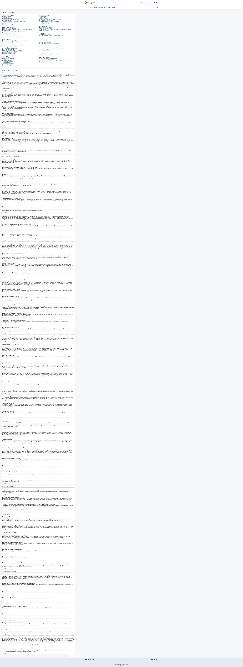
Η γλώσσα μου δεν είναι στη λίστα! (8, 32)
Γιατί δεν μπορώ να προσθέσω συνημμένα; (9, 48)
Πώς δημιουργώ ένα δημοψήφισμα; (8, 43)
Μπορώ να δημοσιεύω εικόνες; (7, 60)
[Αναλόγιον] (90, 2)
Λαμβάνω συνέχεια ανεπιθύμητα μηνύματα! (46, 28)
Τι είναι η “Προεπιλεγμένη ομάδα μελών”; (46, 22)
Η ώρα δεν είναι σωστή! (6, 30)
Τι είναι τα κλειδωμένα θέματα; (7, 64)
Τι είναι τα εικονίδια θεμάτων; (7, 65)
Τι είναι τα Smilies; (5, 59)
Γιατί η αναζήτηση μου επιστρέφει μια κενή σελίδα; (47, 41)
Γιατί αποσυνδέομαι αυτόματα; (7, 23)
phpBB (23, 193)
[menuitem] (155, 3)
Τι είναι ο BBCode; (5, 57)
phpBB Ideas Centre (16, 632)
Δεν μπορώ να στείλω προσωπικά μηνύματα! (46, 27)
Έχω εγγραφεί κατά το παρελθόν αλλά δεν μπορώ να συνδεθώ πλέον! (14, 21)
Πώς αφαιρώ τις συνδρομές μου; (44, 50)
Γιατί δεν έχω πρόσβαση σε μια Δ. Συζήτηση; (9, 47)
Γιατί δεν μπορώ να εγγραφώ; (7, 18)
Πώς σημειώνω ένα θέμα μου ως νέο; (8, 53)
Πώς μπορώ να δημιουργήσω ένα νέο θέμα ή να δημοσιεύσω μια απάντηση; (15, 40)
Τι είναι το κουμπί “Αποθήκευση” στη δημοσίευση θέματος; (12, 51)
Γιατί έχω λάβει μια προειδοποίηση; (8, 49)
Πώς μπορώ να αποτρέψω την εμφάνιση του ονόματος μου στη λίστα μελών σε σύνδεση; (17, 29)
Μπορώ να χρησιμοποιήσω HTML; (8, 58)
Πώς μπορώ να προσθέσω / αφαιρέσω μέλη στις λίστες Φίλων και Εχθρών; (51, 35)
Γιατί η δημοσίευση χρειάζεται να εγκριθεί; (9, 52)
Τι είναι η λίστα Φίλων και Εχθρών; (44, 34)
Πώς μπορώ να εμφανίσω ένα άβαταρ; (8, 34)
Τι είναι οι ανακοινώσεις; (6, 62)
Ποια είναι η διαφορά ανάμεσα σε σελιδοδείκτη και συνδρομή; (49, 46)
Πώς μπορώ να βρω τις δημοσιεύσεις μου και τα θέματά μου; (49, 43)
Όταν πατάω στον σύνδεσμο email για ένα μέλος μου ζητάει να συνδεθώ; (14, 37)
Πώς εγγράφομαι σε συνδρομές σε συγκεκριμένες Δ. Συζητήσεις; (49, 49)
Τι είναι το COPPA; (5, 17)
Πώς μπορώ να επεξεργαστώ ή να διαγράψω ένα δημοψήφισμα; (13, 46)
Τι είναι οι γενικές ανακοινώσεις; (7, 61)
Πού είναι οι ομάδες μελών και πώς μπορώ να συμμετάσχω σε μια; (50, 19)
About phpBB (24, 624)
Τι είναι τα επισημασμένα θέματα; (7, 63)
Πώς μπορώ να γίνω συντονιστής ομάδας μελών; (47, 20)
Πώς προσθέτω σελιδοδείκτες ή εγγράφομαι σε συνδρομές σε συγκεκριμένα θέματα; (53, 48)
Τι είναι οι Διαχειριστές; (43, 16)
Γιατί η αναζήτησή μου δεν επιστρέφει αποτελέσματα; (48, 40)
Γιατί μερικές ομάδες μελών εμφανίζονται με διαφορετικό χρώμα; (49, 21)
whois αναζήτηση (30, 639)
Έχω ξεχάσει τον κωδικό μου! (7, 22)
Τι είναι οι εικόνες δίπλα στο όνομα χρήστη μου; (10, 33)
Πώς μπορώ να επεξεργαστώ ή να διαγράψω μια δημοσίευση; (12, 41)
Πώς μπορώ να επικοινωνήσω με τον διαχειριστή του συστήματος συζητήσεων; (52, 62)
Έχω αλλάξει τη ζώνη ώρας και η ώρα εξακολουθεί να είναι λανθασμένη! (14, 31)
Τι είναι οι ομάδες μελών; (43, 18)
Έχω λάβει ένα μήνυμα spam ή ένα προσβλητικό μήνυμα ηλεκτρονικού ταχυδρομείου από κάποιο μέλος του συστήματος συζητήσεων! (56, 30)
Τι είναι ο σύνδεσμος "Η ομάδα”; (44, 23)
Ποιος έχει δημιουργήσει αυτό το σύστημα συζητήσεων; (48, 58)
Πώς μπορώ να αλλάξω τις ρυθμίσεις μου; (9, 28)
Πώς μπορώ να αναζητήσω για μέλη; (45, 42)
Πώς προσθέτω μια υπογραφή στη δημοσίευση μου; (11, 42)
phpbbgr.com (126, 664)
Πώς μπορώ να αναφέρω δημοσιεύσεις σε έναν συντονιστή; (12, 50)
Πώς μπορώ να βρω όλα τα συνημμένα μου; (46, 54)
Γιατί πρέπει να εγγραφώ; (6, 16)
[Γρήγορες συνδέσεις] (157, 7)
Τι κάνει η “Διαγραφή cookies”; (7, 24)
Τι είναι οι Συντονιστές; (42, 17)
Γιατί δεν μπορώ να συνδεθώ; (7, 20)
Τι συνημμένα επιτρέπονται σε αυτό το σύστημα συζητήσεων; (49, 53)
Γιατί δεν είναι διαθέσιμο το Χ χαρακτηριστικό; (46, 59)
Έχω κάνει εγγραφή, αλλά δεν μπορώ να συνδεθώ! (10, 19)
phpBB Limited (47, 623)
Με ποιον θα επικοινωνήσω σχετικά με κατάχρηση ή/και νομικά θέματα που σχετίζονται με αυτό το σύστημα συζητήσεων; (55, 61)
